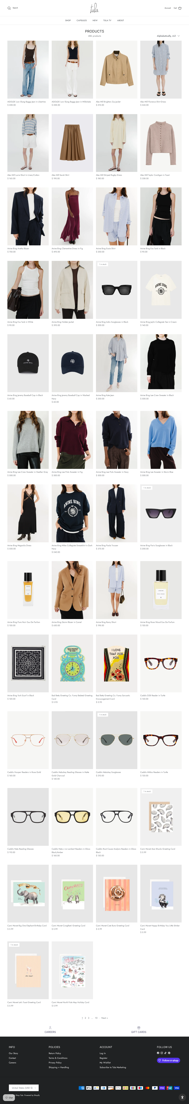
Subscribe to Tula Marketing (113, 1067)
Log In (103, 1053)
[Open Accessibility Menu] (182, 1097)
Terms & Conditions (58, 1058)
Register (103, 1058)
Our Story (13, 1053)
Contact (12, 1058)
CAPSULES (82, 20)
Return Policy (55, 1053)
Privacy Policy (55, 1062)
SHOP (68, 20)
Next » (104, 1018)
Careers (12, 1062)
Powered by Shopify (32, 1095)
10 (96, 1018)
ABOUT (120, 20)
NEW (95, 20)
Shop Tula (19, 1095)
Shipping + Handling (59, 1067)
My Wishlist (105, 1062)
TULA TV (107, 20)
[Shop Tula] (94, 8)
